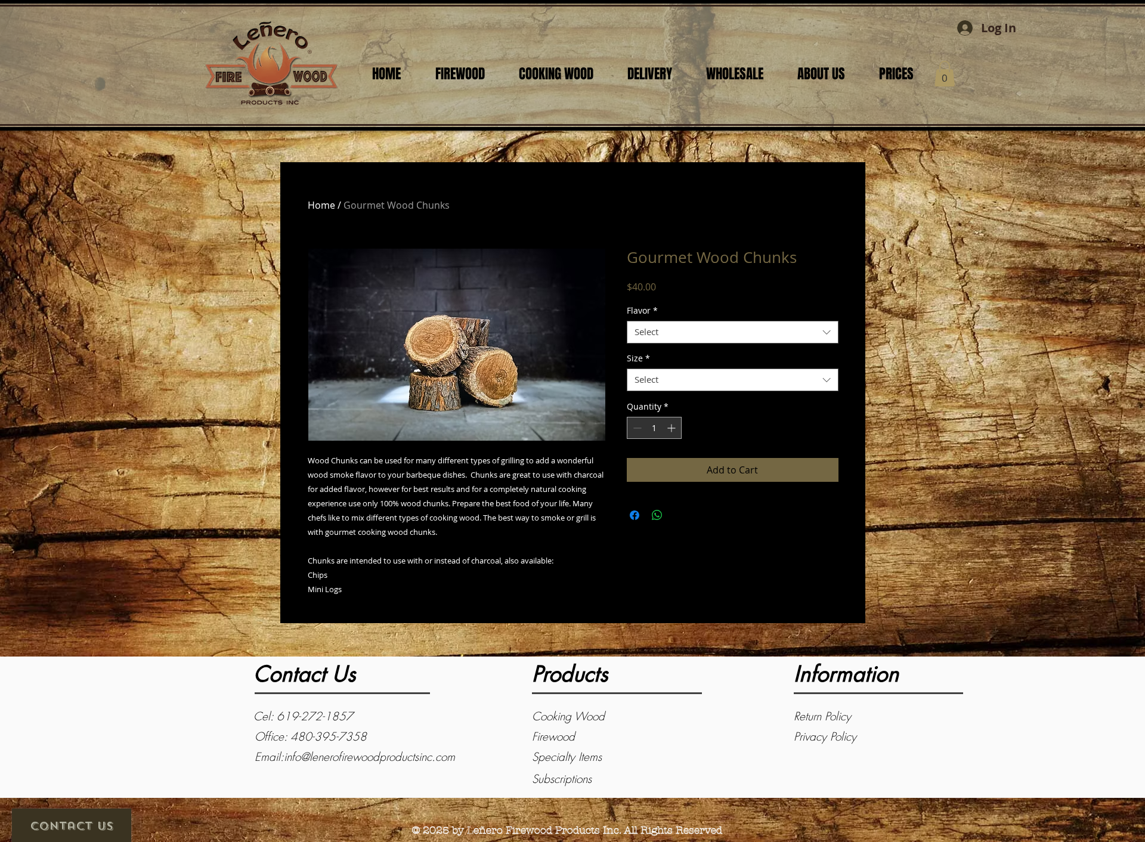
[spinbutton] (654, 427)
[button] (944, 73)
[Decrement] (636, 427)
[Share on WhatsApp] (657, 515)
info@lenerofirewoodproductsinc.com (369, 756)
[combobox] (732, 332)
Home (321, 205)
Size (638, 358)
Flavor (642, 310)
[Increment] (672, 427)
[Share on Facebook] (634, 515)
